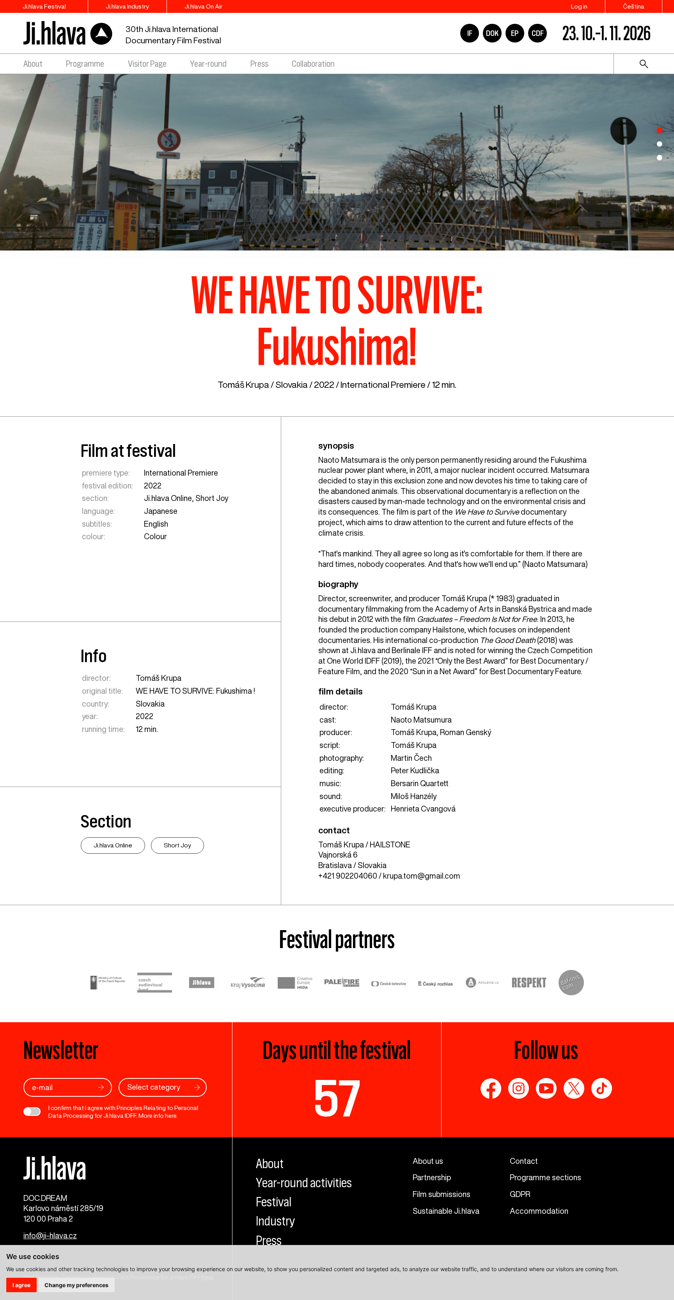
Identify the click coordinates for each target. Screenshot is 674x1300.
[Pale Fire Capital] (342, 984)
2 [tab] (659, 144)
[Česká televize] (388, 984)
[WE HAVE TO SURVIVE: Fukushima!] (337, 161)
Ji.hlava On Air (203, 6)
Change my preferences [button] (76, 1285)
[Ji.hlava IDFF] (68, 33)
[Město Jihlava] (201, 984)
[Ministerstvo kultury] (108, 984)
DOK (492, 33)
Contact (524, 1161)
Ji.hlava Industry (127, 6)
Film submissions (441, 1194)
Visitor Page (147, 63)
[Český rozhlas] (435, 984)
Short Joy (211, 498)
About (33, 63)
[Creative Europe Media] (295, 984)
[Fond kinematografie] (154, 984)
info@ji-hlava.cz (50, 1235)
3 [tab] (659, 157)
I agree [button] (21, 1285)
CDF (538, 33)
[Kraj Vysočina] (248, 984)
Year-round (208, 63)
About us (428, 1161)
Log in (579, 6)
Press (259, 63)
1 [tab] (659, 130)
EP (515, 33)
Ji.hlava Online (168, 498)
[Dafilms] (571, 984)
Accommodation (539, 1211)
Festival (273, 1201)
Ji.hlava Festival (44, 6)
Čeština (633, 6)
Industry (275, 1221)
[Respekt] (529, 984)
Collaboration (313, 63)
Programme (85, 63)
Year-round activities (304, 1182)
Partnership (432, 1177)
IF (469, 33)
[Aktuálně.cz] (482, 984)
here (171, 1115)
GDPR (520, 1194)
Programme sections (545, 1177)
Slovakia (291, 384)
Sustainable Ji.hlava (446, 1211)
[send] (101, 1087)
